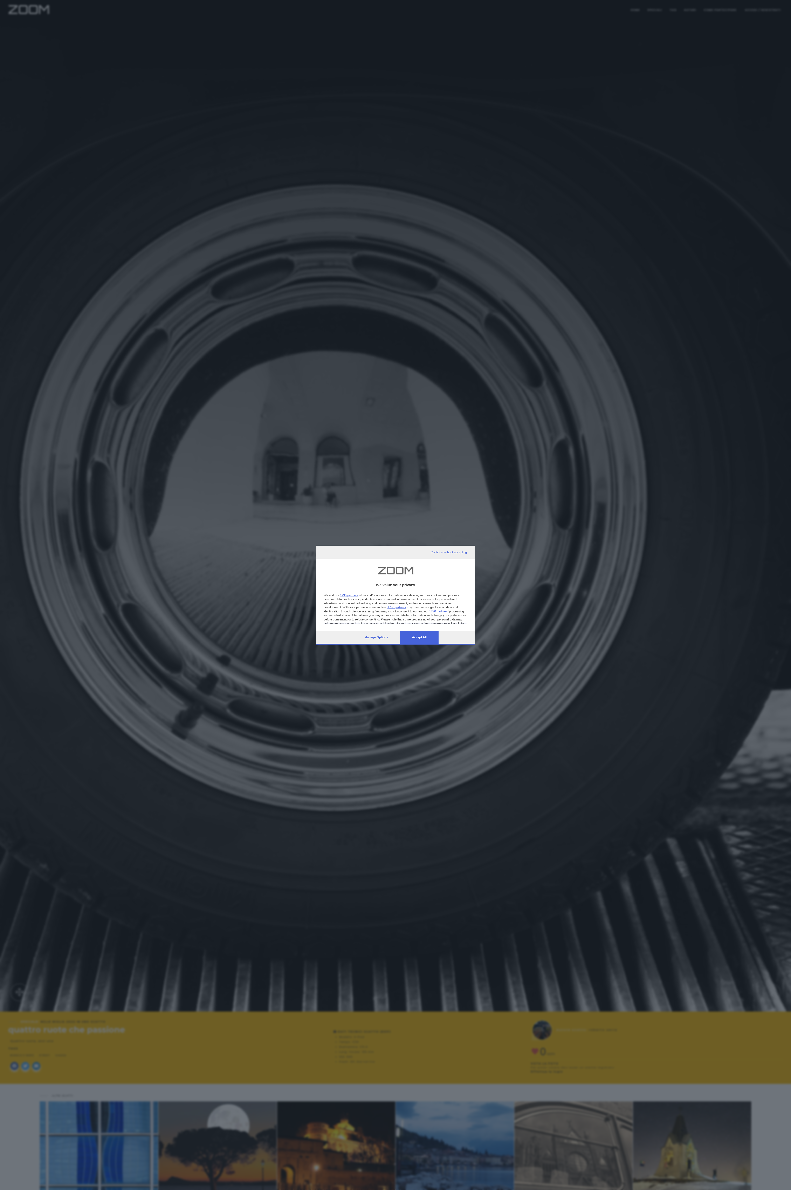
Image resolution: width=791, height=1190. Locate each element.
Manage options (376, 637)
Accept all (419, 637)
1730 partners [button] (349, 595)
